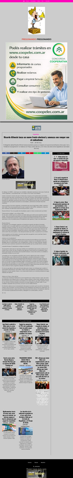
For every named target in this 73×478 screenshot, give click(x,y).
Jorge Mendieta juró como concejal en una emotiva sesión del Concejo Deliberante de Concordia (44, 307)
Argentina (36, 134)
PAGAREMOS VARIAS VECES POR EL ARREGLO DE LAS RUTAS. (26, 361)
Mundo (27, 1)
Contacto (29, 462)
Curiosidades (33, 1)
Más (42, 1)
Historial (36, 462)
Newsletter (48, 1)
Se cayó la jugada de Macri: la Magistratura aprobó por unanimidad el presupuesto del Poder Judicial (60, 181)
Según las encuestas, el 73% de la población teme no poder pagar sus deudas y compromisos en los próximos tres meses (32, 309)
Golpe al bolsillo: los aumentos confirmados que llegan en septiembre (19, 306)
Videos (38, 1)
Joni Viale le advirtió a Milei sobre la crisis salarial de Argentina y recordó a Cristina (7, 306)
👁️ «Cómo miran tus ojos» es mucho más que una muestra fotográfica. (60, 158)
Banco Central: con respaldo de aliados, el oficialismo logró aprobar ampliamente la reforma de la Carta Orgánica (42, 329)
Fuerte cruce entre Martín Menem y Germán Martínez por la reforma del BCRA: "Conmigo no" (9, 361)
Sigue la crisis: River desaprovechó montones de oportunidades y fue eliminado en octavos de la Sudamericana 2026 (61, 206)
